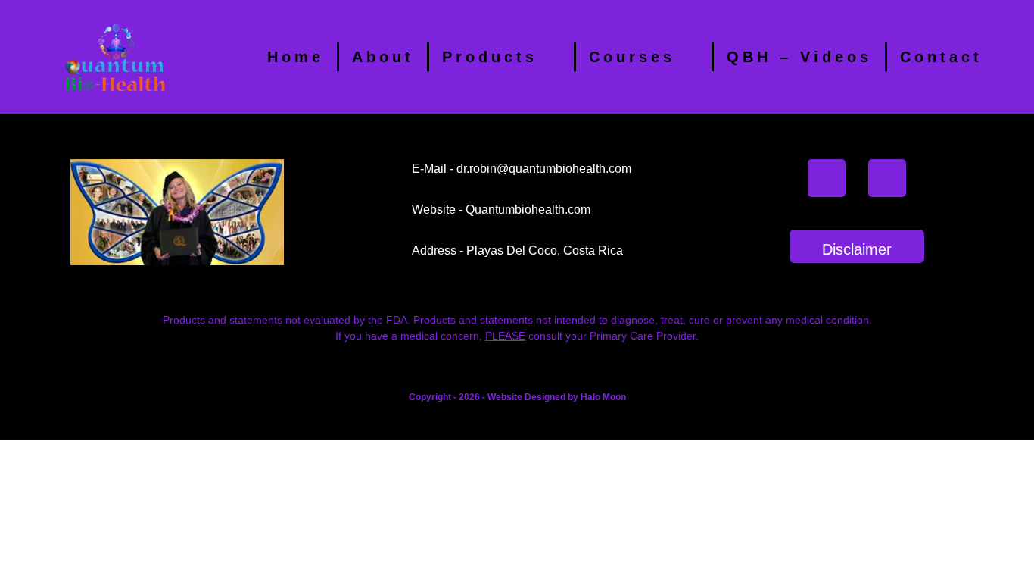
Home (295, 56)
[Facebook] (827, 178)
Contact (941, 56)
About (383, 56)
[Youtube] (887, 178)
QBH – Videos (799, 56)
